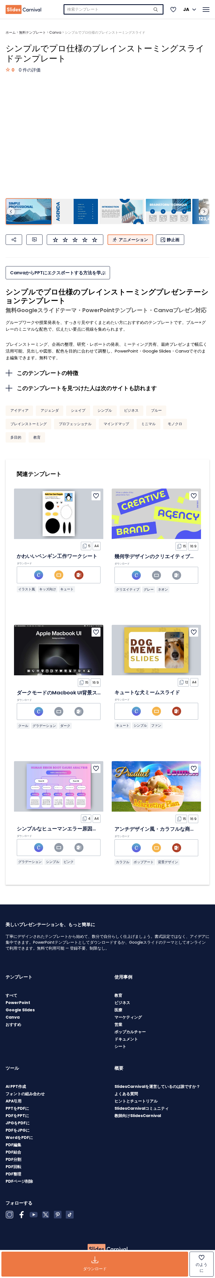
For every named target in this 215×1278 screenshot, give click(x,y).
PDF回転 (13, 1166)
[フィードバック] (34, 239)
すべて (11, 995)
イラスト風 (26, 589)
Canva (55, 32)
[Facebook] (21, 1215)
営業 (118, 1024)
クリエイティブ (127, 589)
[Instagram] (9, 1215)
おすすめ (13, 1024)
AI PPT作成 (16, 1086)
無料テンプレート (32, 32)
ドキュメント (126, 1039)
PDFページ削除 (19, 1181)
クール (23, 725)
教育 (37, 437)
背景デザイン (168, 862)
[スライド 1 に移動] (29, 211)
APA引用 (14, 1101)
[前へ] (11, 211)
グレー (149, 589)
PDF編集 (13, 1145)
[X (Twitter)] (46, 1215)
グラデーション (44, 725)
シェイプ (78, 410)
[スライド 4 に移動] (168, 211)
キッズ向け (47, 589)
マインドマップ (116, 424)
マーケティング (128, 1017)
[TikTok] (70, 1215)
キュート (67, 589)
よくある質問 (126, 1094)
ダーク (65, 725)
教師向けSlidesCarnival (137, 1115)
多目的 (15, 437)
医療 (118, 1010)
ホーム (11, 32)
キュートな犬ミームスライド (147, 692)
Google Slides (20, 1010)
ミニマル (148, 424)
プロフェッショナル (75, 424)
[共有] (14, 239)
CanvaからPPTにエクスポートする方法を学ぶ (58, 273)
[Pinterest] (58, 1215)
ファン (156, 725)
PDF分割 (13, 1159)
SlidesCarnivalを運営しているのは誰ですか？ (157, 1086)
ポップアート (144, 862)
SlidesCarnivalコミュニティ (141, 1108)
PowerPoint (18, 1002)
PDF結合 (13, 1152)
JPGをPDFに (18, 1123)
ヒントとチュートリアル (136, 1101)
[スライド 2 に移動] (75, 211)
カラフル (122, 862)
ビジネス (131, 410)
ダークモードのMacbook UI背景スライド (64, 692)
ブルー (156, 410)
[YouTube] (34, 1215)
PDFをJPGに (18, 1130)
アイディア (19, 410)
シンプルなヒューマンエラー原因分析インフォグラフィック (85, 828)
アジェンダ (50, 410)
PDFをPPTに (17, 1115)
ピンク (69, 861)
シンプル (104, 410)
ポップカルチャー (130, 1032)
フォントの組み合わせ (25, 1094)
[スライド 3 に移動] (122, 211)
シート (120, 1046)
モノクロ (175, 424)
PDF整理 (13, 1174)
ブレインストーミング (28, 424)
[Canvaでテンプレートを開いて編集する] (38, 574)
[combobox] (113, 9)
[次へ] (204, 211)
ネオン (163, 589)
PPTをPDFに (17, 1108)
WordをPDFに (19, 1137)
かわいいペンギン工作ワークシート (57, 555)
